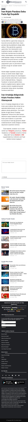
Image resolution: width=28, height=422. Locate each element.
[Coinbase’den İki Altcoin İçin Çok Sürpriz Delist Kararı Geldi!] (5, 231)
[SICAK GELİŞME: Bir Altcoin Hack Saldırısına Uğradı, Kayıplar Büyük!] (5, 245)
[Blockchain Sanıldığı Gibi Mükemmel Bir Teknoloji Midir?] (5, 281)
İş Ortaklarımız (4, 363)
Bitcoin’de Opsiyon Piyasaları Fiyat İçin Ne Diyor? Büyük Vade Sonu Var (17, 192)
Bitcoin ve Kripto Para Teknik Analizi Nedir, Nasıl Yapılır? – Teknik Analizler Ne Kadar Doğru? (18, 274)
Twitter (24, 131)
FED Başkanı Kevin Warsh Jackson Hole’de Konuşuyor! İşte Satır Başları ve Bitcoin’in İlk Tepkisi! (18, 252)
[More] (22, 146)
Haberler (10, 5)
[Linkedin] (15, 146)
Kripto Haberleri (4, 5)
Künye (2, 357)
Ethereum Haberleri (5, 342)
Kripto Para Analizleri (5, 344)
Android (17, 135)
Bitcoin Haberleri (4, 340)
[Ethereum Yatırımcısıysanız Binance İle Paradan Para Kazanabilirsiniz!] (5, 288)
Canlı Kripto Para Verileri (6, 348)
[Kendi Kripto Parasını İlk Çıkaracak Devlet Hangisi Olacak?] (5, 296)
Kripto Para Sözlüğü (5, 355)
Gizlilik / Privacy (4, 361)
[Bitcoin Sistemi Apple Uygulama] (19, 384)
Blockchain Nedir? (5, 336)
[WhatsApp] (12, 146)
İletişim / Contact (4, 367)
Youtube (13, 133)
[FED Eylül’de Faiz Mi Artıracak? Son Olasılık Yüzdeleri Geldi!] (5, 238)
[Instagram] (6, 375)
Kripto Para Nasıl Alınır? (6, 338)
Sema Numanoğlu (7, 17)
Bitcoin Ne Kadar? (5, 346)
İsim (2, 320)
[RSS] (9, 375)
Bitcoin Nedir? (4, 334)
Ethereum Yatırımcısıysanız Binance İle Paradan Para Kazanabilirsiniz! (16, 288)
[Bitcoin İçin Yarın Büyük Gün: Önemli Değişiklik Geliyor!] (5, 224)
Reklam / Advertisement (6, 365)
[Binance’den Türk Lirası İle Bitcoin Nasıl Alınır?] (5, 267)
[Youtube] (19, 375)
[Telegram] (18, 146)
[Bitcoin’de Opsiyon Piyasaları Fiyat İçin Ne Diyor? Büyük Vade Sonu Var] (5, 192)
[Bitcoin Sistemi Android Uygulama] (8, 384)
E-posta (3, 323)
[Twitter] (9, 146)
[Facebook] (5, 146)
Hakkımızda (3, 359)
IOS (23, 135)
